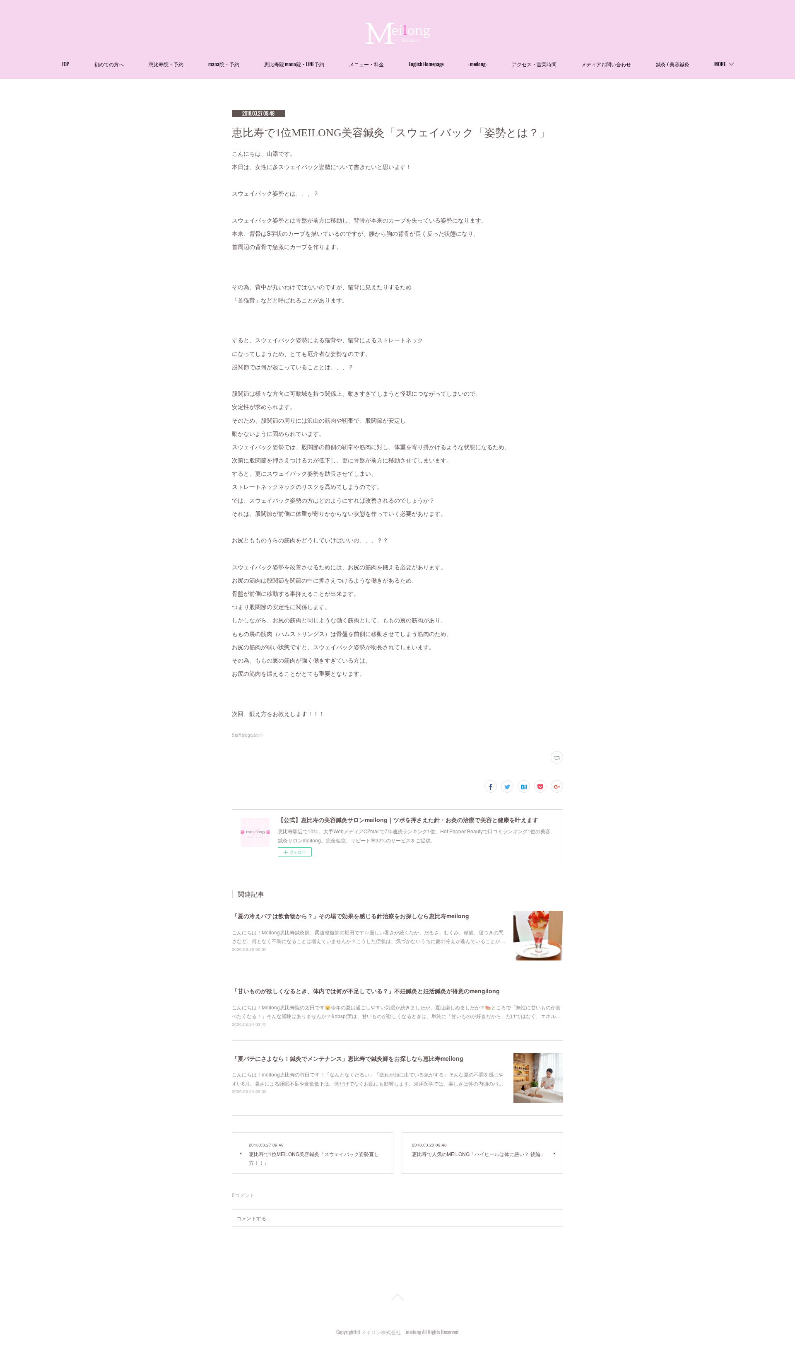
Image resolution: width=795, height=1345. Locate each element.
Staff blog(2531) (247, 735)
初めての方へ (109, 64)
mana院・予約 (223, 64)
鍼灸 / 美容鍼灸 (672, 64)
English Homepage (426, 64)
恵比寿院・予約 (166, 64)
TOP (65, 64)
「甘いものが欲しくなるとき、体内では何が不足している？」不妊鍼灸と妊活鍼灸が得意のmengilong (366, 991)
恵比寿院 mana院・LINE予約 (294, 64)
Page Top (397, 1298)
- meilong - (477, 64)
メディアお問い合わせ (606, 64)
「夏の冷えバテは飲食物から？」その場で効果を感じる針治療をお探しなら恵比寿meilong (350, 916)
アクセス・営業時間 (534, 64)
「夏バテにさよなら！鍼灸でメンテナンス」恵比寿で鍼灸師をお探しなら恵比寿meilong (347, 1058)
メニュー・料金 (366, 64)
